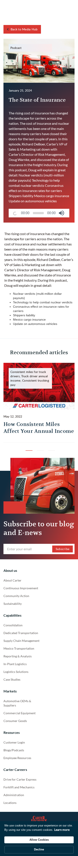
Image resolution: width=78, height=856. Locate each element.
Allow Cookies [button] (39, 839)
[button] (61, 213)
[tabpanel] (39, 403)
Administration (13, 795)
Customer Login (14, 742)
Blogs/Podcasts (13, 750)
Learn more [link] (62, 829)
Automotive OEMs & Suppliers (17, 703)
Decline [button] (39, 849)
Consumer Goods (15, 721)
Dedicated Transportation (20, 633)
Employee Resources (17, 758)
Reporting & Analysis (17, 656)
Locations (9, 803)
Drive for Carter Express (19, 779)
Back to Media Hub (24, 29)
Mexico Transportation (18, 648)
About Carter (12, 580)
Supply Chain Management (21, 640)
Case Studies (11, 679)
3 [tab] (50, 446)
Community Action (16, 596)
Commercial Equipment (19, 713)
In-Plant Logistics (15, 664)
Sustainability (12, 603)
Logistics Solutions (15, 672)
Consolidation (13, 625)
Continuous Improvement (20, 588)
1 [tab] (28, 446)
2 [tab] (39, 446)
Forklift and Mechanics (18, 787)
